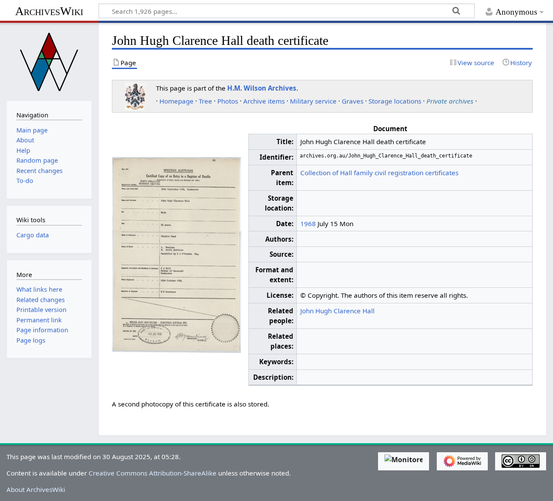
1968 (308, 223)
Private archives (450, 101)
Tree (205, 101)
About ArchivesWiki (35, 489)
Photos (227, 101)
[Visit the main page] (49, 61)
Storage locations (395, 101)
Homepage (176, 101)
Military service (313, 101)
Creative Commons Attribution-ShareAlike (152, 473)
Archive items (264, 101)
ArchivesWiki (49, 11)
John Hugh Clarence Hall (337, 310)
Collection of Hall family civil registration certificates (379, 172)
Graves (352, 101)
